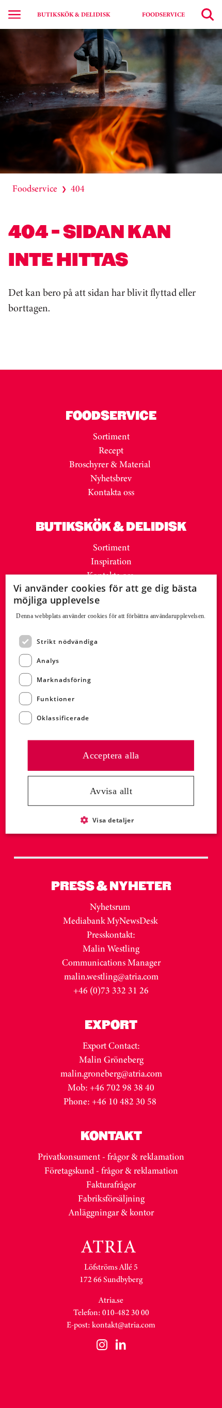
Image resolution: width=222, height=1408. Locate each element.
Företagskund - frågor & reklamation (111, 1170)
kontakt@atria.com (123, 1325)
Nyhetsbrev (111, 478)
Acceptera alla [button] (111, 755)
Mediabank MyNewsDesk (111, 920)
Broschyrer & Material (111, 464)
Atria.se (111, 1300)
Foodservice (34, 188)
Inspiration (111, 561)
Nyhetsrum (110, 906)
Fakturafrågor (111, 1184)
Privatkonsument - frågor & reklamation (111, 1156)
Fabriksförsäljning (111, 1198)
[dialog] (111, 704)
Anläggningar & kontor (111, 1212)
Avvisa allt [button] (111, 790)
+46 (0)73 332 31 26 (111, 990)
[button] (111, 820)
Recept (111, 450)
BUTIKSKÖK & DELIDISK (73, 14)
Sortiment (111, 436)
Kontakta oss (111, 492)
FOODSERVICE (163, 14)
